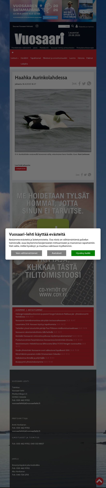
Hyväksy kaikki (83, 253)
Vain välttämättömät (26, 253)
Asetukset (57, 253)
